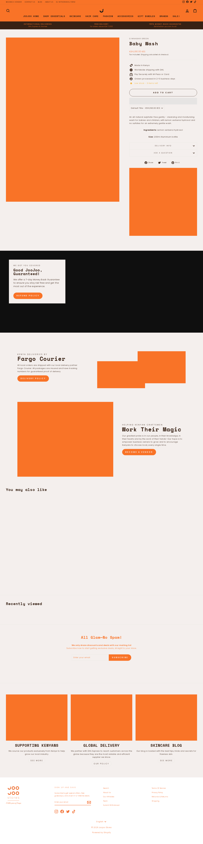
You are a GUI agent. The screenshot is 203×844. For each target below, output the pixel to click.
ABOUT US (49, 2)
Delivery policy (33, 378)
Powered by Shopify (101, 832)
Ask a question (163, 153)
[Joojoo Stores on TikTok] (73, 811)
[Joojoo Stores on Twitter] (68, 811)
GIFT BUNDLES (146, 16)
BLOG (40, 2)
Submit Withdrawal (111, 805)
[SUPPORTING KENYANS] (36, 717)
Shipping (144, 54)
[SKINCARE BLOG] (166, 717)
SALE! (176, 16)
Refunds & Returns (160, 796)
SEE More (166, 760)
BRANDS (164, 16)
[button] (163, 101)
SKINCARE (75, 16)
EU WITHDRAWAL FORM (65, 2)
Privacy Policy (157, 792)
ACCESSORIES (125, 16)
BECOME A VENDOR (14, 2)
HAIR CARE (91, 16)
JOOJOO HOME (31, 16)
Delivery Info (163, 146)
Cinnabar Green (139, 39)
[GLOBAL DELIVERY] (101, 717)
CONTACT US (30, 2)
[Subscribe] (89, 802)
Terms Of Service (159, 788)
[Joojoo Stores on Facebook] (62, 811)
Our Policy (101, 763)
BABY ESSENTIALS (54, 16)
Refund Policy (27, 295)
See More (36, 760)
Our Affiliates (108, 796)
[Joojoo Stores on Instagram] (56, 811)
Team (105, 801)
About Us (107, 792)
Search (106, 788)
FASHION (108, 16)
